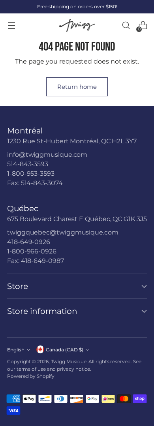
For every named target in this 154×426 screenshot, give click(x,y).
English (15, 350)
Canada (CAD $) (64, 350)
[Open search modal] (126, 25)
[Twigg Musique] (77, 25)
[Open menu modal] (11, 25)
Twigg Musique (68, 361)
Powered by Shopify (30, 376)
